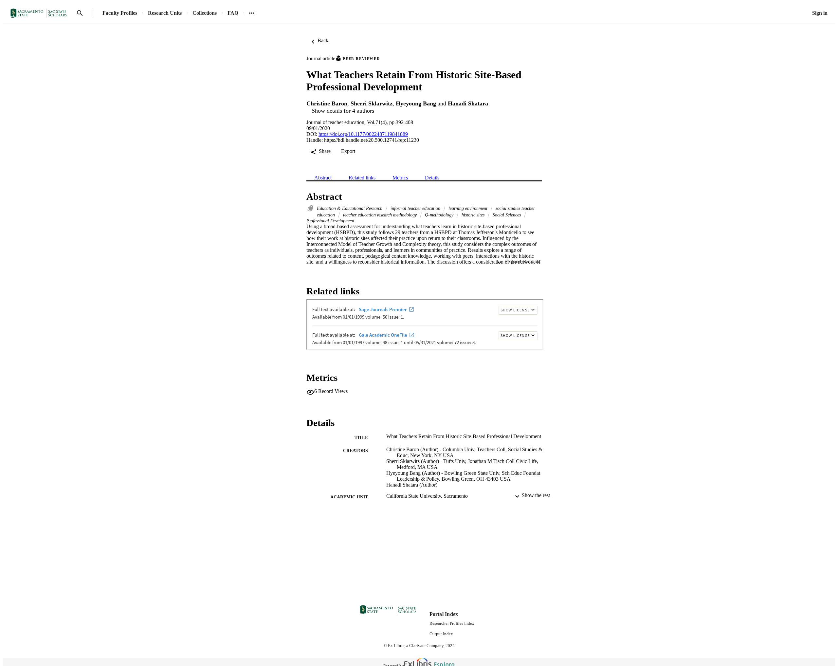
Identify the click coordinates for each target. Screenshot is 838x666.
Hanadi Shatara (468, 103)
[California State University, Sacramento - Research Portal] (40, 13)
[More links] (252, 13)
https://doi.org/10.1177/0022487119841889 (363, 134)
